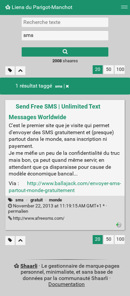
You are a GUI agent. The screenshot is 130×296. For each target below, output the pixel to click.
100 (120, 69)
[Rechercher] (65, 52)
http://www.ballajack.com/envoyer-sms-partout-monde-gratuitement (65, 186)
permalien (57, 208)
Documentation (66, 284)
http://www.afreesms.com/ (38, 218)
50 (108, 69)
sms (58, 86)
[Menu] (124, 9)
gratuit (36, 199)
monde (55, 199)
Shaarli (28, 266)
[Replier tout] (20, 70)
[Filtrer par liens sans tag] (10, 70)
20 (97, 69)
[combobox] (65, 35)
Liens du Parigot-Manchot (41, 7)
